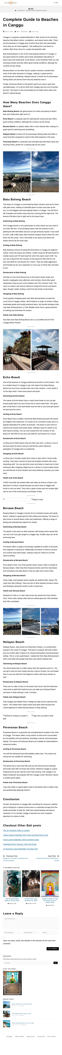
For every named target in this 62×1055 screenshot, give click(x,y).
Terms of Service (19, 1036)
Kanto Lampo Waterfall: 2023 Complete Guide (21, 840)
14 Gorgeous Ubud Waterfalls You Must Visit (20, 849)
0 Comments (21, 1005)
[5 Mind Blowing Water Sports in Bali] (6, 1014)
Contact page (41, 1036)
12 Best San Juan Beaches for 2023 (31, 899)
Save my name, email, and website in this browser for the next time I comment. (29, 942)
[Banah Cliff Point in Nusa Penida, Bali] (6, 1004)
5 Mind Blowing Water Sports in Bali (21, 1013)
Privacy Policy (31, 1036)
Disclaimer (9, 1036)
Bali (18, 31)
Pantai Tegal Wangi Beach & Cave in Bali (23, 1023)
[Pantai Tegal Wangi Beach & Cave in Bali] (6, 1023)
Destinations (24, 31)
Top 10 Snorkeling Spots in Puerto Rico (12, 899)
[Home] (15, 10)
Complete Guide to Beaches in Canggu (36, 10)
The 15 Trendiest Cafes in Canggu (16, 830)
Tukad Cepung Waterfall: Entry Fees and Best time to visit (25, 835)
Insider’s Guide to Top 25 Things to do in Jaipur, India (50, 900)
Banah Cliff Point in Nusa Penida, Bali (22, 1004)
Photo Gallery (51, 1036)
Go (55, 962)
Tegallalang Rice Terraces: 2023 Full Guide (19, 844)
